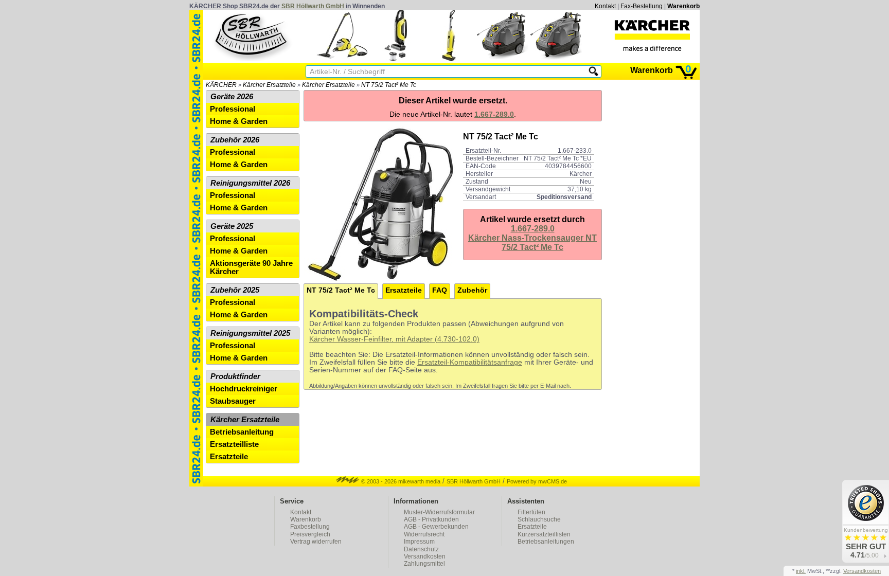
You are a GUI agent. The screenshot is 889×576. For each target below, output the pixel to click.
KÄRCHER (221, 84)
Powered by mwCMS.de (537, 481)
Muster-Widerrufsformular (439, 512)
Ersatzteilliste (234, 444)
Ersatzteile (403, 290)
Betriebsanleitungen (546, 541)
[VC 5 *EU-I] (395, 59)
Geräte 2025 (231, 226)
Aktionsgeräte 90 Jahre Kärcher (251, 267)
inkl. (801, 571)
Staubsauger (233, 401)
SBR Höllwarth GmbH (312, 6)
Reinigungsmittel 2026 (250, 183)
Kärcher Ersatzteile (269, 84)
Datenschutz (421, 549)
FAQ (439, 290)
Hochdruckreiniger (243, 389)
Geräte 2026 (231, 97)
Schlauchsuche (539, 519)
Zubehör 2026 (234, 140)
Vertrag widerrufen (316, 541)
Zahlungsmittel (424, 563)
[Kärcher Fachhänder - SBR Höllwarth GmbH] (652, 35)
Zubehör (472, 290)
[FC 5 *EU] (449, 59)
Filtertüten (531, 512)
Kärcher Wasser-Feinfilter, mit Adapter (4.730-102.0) (394, 339)
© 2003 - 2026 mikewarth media (400, 481)
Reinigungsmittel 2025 (250, 333)
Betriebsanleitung (242, 432)
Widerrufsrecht (424, 534)
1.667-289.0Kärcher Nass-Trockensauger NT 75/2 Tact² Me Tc (532, 237)
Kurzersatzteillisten (544, 534)
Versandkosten (425, 556)
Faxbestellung (310, 526)
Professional (232, 109)
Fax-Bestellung (641, 6)
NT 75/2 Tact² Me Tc (388, 84)
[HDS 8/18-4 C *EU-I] (502, 59)
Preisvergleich (310, 534)
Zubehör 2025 (234, 290)
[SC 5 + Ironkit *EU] (342, 59)
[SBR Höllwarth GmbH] (252, 35)
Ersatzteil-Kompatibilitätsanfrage (469, 362)
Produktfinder (235, 376)
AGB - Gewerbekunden (436, 526)
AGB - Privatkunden (431, 519)
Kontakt (605, 6)
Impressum (419, 541)
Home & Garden (239, 121)
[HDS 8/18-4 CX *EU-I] (556, 59)
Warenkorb (683, 6)
